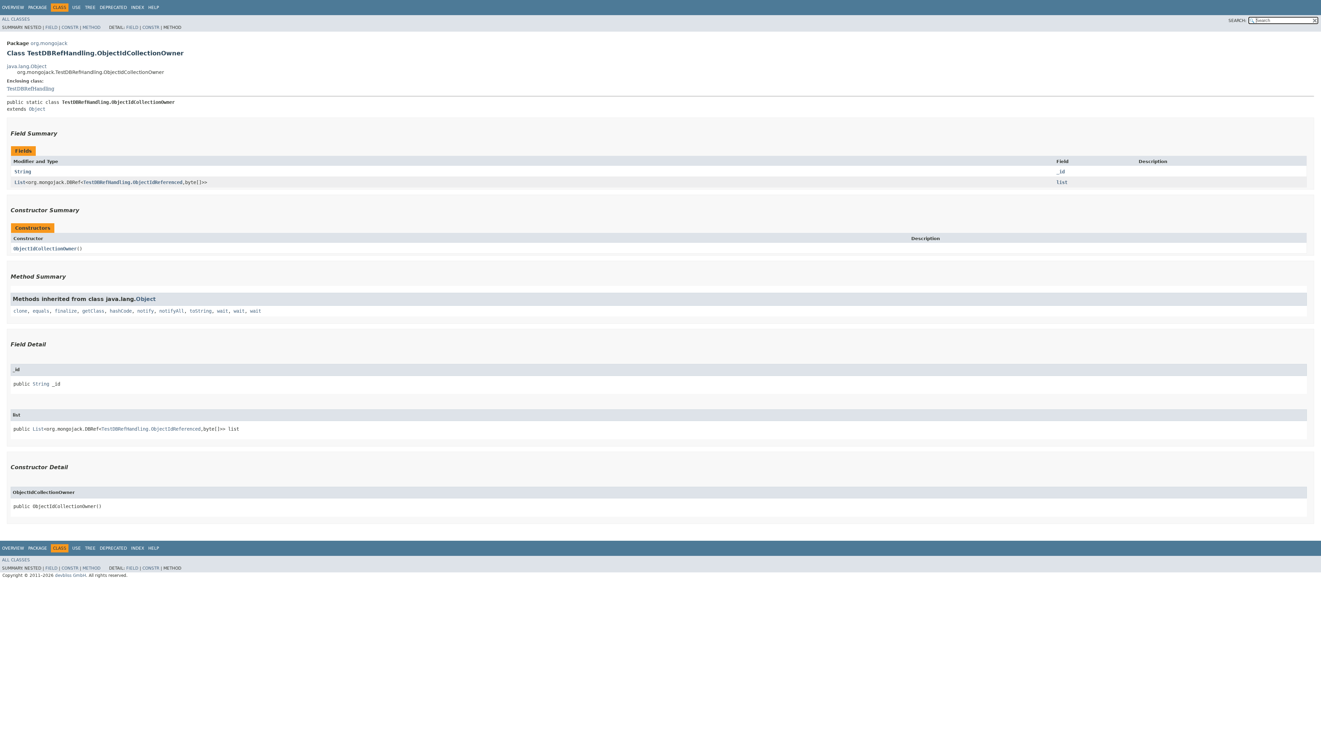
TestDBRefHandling (30, 88)
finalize (66, 311)
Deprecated (113, 7)
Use (76, 7)
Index (137, 7)
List (19, 182)
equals (41, 311)
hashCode (121, 311)
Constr (70, 27)
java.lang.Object (26, 66)
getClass (93, 311)
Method (91, 27)
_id (1060, 171)
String (22, 171)
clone (20, 311)
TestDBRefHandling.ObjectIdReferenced (132, 182)
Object (37, 109)
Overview (13, 7)
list (1061, 182)
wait (222, 311)
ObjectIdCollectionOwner (45, 248)
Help (153, 7)
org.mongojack (49, 43)
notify (145, 311)
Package (37, 7)
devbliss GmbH (70, 575)
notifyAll (171, 311)
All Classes (16, 19)
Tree (90, 7)
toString (201, 311)
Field (51, 27)
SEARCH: (1237, 20)
